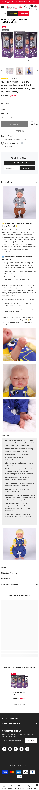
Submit (31, 741)
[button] (32, 61)
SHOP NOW (23, 2)
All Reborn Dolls (9, 22)
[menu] (2, 7)
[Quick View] (26, 678)
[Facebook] (4, 749)
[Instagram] (10, 749)
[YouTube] (27, 749)
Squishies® (24, 13)
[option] (19, 44)
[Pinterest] (16, 749)
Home (3, 13)
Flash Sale (13, 13)
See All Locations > (19, 163)
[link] (19, 652)
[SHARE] (36, 124)
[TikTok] (21, 749)
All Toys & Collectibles (18, 19)
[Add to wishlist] (32, 124)
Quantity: (4, 113)
